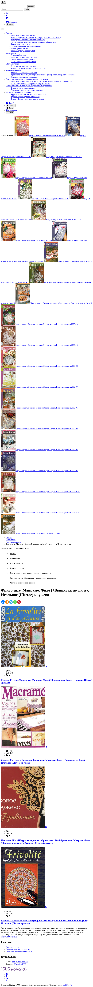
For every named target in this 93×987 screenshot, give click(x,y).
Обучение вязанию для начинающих (26, 46)
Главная (9, 538)
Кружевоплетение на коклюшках (24, 77)
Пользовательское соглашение (18, 949)
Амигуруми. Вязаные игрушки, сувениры (28, 40)
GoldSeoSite (67, 985)
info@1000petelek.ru (9, 937)
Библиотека (11, 540)
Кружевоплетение (13, 70)
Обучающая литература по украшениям (27, 90)
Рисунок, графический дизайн (18, 92)
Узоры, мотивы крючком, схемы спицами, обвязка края (33, 42)
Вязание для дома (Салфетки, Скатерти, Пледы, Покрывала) (36, 38)
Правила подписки (14, 947)
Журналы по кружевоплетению (24, 73)
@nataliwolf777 (20, 964)
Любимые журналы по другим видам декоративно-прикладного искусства (42, 81)
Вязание (9, 33)
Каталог (31, 7)
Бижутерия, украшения (20, 44)
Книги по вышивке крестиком (23, 62)
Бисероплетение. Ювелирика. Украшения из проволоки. (29, 86)
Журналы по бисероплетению (23, 88)
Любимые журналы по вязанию (24, 35)
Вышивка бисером (18, 55)
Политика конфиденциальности (19, 951)
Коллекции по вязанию (20, 48)
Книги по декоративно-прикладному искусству (30, 84)
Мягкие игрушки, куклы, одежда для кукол (28, 68)
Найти (27, 9)
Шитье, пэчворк (12, 64)
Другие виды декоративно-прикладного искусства (27, 79)
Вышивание (11, 53)
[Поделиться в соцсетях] (3, 2)
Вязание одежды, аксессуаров (23, 51)
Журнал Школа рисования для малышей (27, 99)
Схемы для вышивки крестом (23, 59)
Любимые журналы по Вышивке (24, 57)
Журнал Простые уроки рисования (25, 97)
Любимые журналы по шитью (23, 66)
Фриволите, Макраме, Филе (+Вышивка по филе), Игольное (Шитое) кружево (43, 75)
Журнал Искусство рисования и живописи (28, 94)
